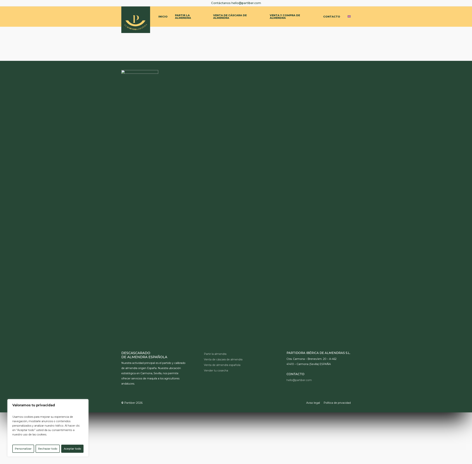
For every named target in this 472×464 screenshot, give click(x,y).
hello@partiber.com (246, 3)
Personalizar (23, 448)
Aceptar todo (72, 448)
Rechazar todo (47, 448)
